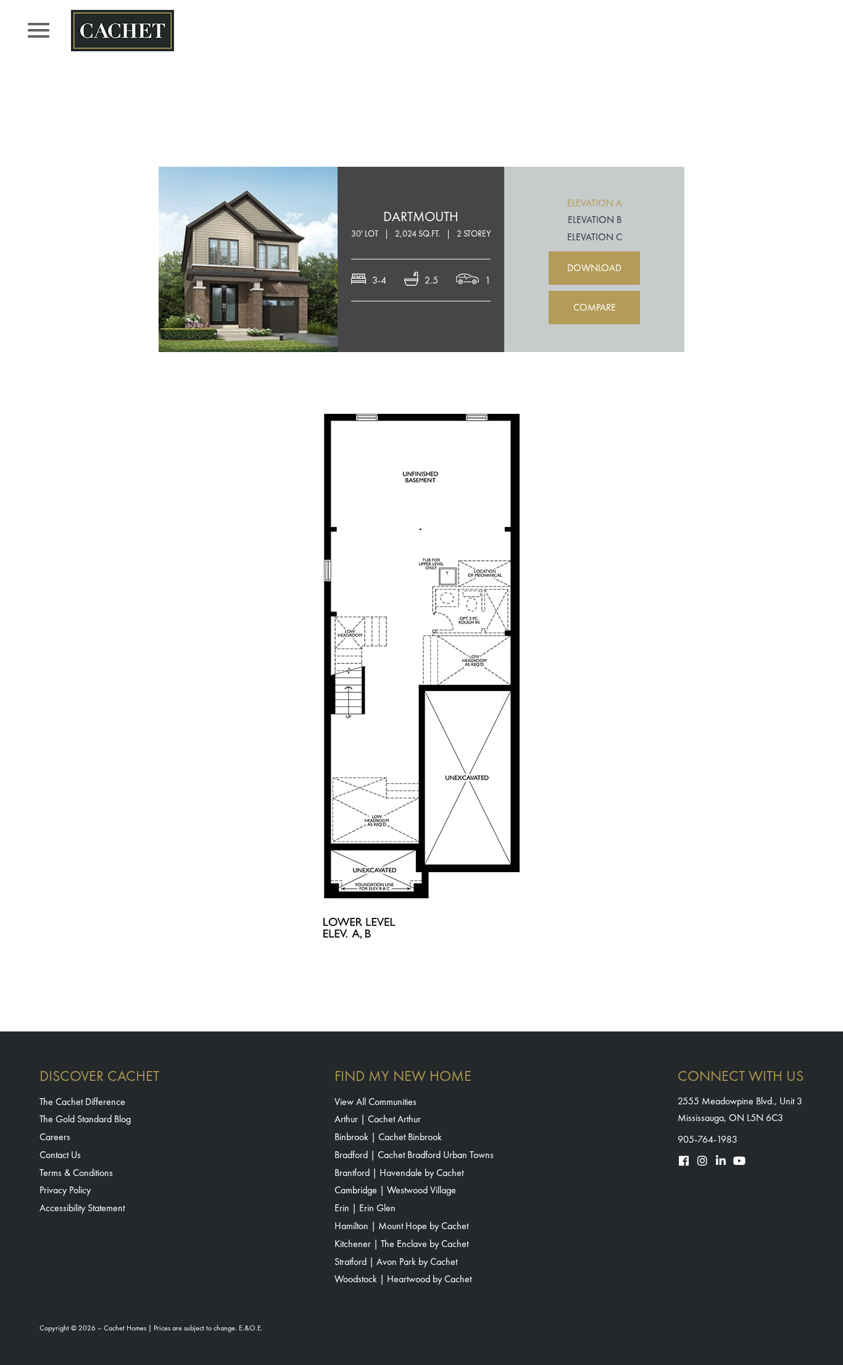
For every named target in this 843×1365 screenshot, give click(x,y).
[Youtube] (739, 1160)
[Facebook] (684, 1160)
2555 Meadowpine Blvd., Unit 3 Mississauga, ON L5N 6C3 (740, 1109)
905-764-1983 (707, 1139)
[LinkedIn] (721, 1160)
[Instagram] (702, 1160)
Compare (594, 307)
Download (594, 267)
